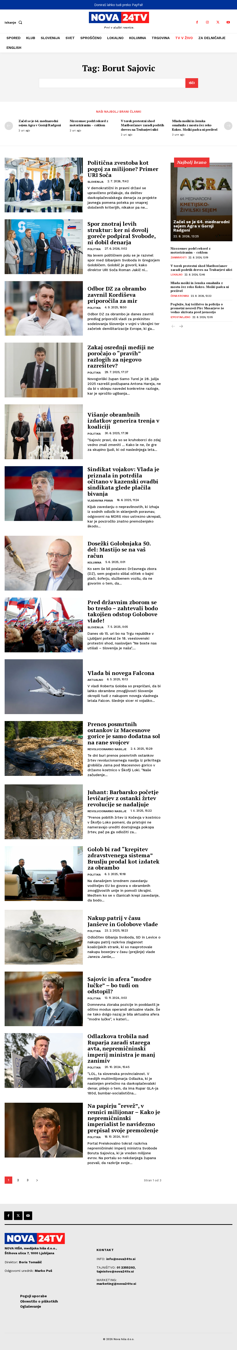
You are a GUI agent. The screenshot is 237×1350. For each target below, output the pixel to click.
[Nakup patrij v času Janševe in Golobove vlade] (44, 937)
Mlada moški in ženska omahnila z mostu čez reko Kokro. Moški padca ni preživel (194, 125)
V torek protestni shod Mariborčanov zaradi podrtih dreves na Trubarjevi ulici (142, 125)
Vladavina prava (100, 500)
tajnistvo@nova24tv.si (115, 1271)
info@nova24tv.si (120, 1259)
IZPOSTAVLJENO (180, 317)
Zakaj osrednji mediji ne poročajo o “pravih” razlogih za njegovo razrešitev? (120, 356)
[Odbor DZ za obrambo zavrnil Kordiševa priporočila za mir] (44, 308)
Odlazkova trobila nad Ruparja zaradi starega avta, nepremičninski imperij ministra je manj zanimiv (121, 1048)
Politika (94, 249)
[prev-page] (9, 126)
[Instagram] (207, 22)
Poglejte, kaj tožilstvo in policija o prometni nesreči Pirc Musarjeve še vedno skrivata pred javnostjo (197, 308)
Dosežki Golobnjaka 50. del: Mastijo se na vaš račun (119, 549)
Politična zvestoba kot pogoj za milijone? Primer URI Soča (122, 169)
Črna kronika (180, 295)
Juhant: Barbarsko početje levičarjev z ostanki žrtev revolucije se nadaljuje (123, 798)
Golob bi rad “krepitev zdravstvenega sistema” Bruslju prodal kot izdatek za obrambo (123, 858)
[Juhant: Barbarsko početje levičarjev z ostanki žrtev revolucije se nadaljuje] (44, 811)
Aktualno (95, 679)
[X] (218, 22)
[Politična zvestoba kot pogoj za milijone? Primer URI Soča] (44, 185)
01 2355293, (126, 1267)
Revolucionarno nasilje (107, 749)
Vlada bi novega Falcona (120, 673)
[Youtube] (228, 22)
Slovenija (95, 181)
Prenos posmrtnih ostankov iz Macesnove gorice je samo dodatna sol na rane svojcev (123, 733)
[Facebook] (197, 22)
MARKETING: (107, 1280)
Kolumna (94, 562)
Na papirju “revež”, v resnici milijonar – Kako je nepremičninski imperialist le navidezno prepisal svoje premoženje (123, 1118)
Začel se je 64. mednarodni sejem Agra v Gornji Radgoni (40, 123)
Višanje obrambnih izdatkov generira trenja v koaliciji (123, 420)
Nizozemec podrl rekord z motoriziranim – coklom (89, 123)
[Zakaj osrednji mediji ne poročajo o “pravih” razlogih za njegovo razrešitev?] (44, 370)
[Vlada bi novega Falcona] (44, 686)
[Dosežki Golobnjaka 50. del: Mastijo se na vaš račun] (44, 563)
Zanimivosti (179, 257)
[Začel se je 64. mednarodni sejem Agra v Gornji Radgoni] (201, 202)
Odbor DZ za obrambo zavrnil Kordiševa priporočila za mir (116, 294)
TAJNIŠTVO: (107, 1267)
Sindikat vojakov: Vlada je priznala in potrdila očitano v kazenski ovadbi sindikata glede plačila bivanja (123, 481)
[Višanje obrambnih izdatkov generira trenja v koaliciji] (44, 431)
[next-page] (228, 126)
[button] (14, 22)
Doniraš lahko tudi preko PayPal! (118, 5)
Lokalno (177, 274)
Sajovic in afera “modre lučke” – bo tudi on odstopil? (119, 985)
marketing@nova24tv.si (116, 1283)
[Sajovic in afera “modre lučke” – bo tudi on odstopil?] (44, 999)
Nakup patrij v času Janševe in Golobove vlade (122, 921)
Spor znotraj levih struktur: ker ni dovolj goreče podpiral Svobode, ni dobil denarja (121, 233)
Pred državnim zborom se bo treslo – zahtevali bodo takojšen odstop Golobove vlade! (122, 611)
